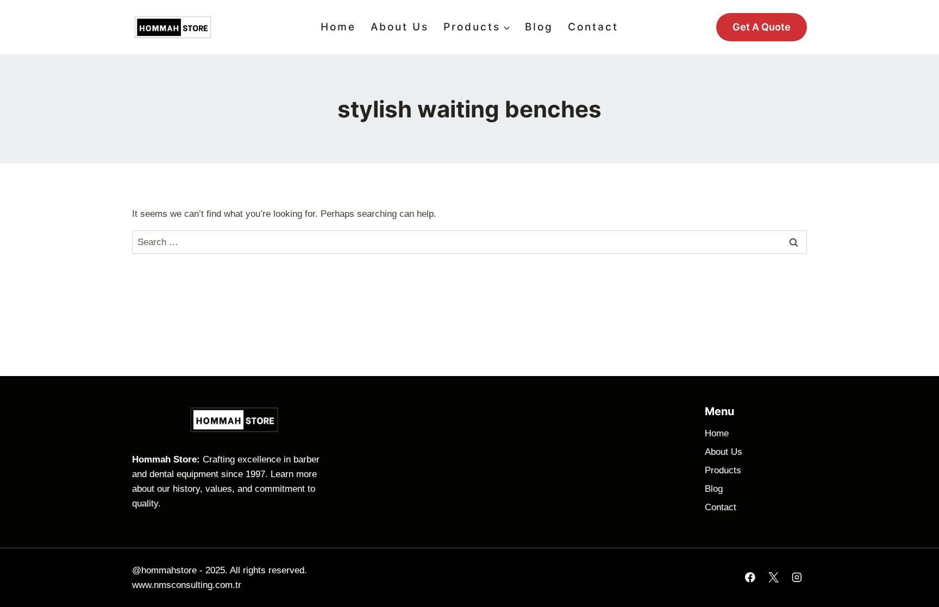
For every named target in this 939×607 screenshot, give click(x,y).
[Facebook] (750, 577)
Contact (593, 27)
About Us (400, 27)
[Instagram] (797, 577)
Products (723, 470)
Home (338, 27)
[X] (773, 577)
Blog (539, 27)
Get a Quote (762, 27)
